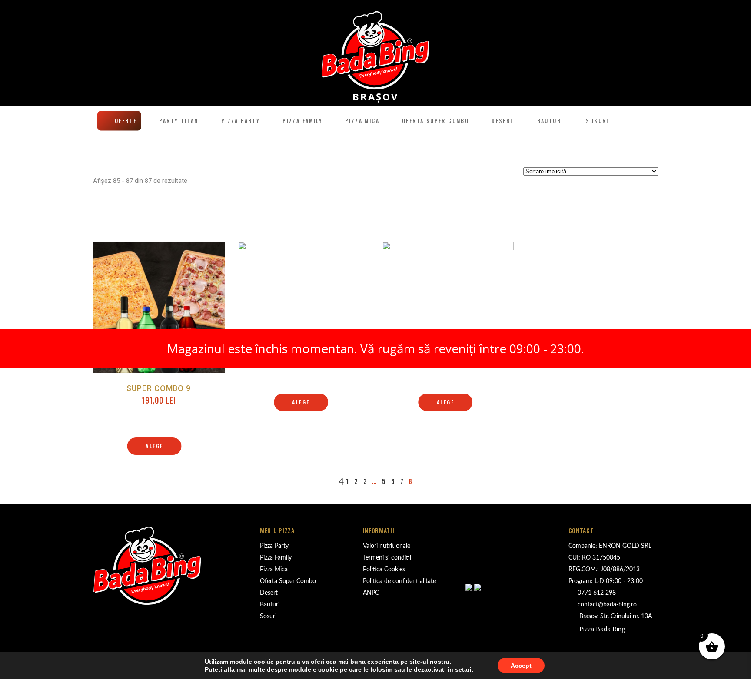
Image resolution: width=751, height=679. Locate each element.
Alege (154, 446)
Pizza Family (302, 120)
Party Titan (178, 120)
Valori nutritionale (386, 546)
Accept (521, 665)
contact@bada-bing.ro (607, 605)
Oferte (125, 120)
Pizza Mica (362, 120)
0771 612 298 (597, 593)
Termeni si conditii (387, 558)
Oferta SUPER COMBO (435, 120)
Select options (159, 434)
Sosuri (597, 120)
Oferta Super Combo (288, 581)
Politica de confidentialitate (399, 581)
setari (463, 669)
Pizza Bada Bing (601, 629)
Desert (503, 120)
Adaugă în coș (303, 391)
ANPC (371, 593)
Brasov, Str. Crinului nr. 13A (615, 616)
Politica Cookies (384, 569)
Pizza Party (240, 120)
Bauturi (550, 120)
